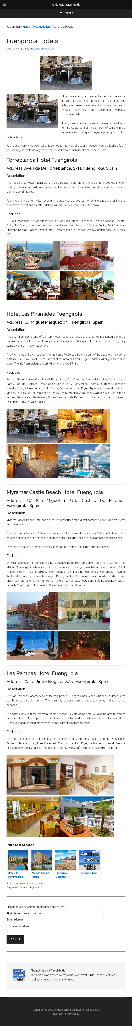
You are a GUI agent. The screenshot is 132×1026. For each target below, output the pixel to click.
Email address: (15, 919)
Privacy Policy (71, 1013)
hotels (36, 887)
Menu (69, 13)
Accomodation (27, 883)
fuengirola (26, 887)
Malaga (40, 883)
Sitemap (57, 1013)
